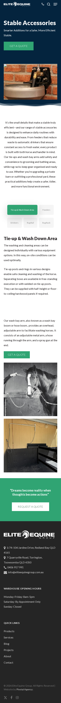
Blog (6, 643)
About (7, 656)
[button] (55, 4)
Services (8, 637)
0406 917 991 (15, 567)
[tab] (22, 210)
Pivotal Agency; (24, 689)
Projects (9, 649)
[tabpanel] (30, 356)
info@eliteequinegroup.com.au (26, 572)
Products (9, 631)
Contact (8, 662)
